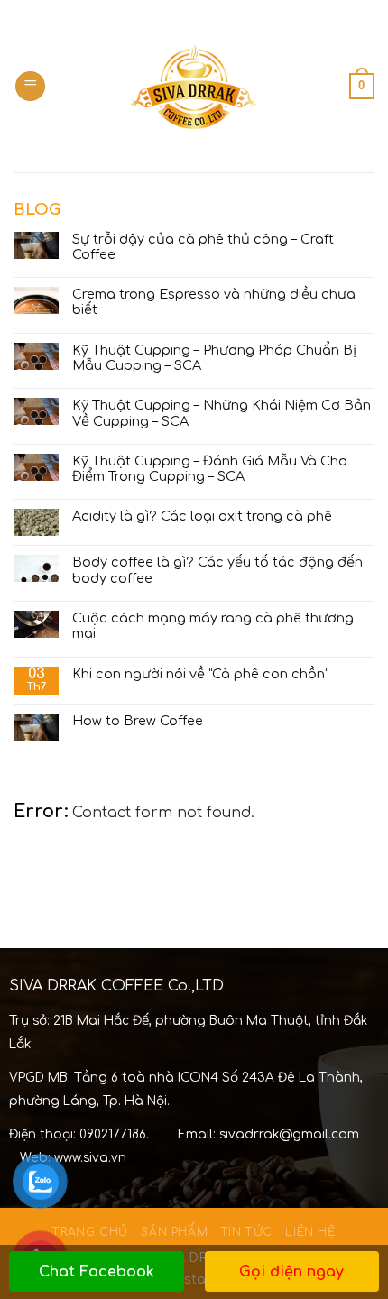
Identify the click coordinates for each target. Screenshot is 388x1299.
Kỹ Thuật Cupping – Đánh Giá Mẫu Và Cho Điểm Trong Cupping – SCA (209, 469)
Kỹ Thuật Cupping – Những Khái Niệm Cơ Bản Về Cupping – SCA (221, 413)
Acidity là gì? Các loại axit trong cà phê (202, 516)
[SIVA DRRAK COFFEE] (194, 86)
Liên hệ (310, 1232)
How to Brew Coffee (137, 721)
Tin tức (247, 1232)
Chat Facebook (96, 1272)
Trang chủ (90, 1232)
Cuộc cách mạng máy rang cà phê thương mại (213, 625)
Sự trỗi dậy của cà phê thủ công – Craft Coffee (203, 247)
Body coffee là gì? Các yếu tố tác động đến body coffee (217, 570)
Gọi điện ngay (291, 1272)
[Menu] (30, 86)
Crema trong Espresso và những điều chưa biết (214, 302)
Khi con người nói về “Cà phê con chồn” (200, 674)
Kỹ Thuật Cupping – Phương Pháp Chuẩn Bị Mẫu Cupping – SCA (214, 358)
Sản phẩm (174, 1232)
